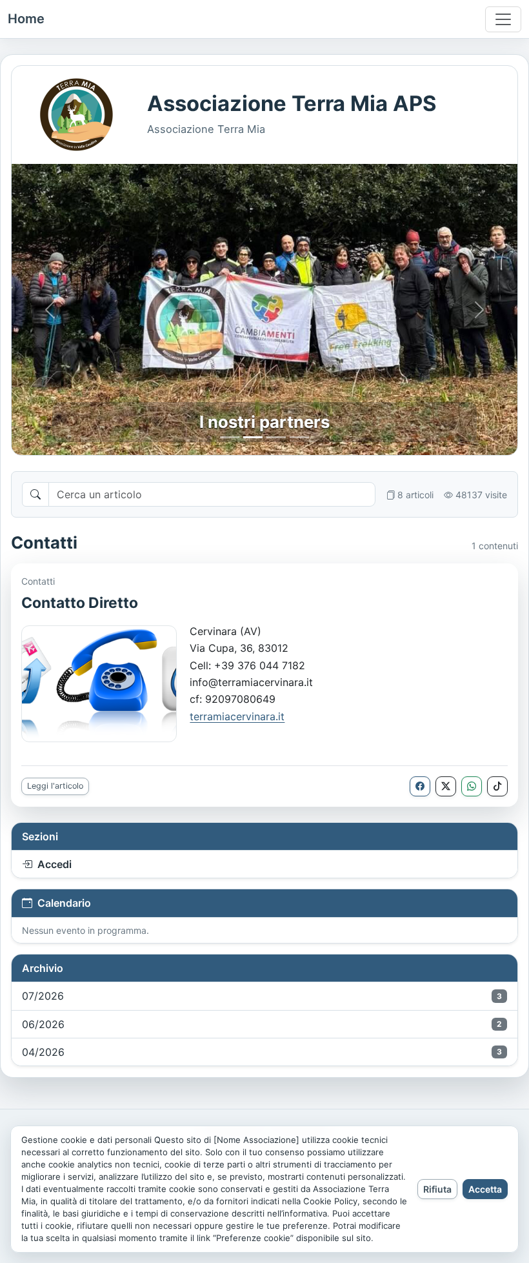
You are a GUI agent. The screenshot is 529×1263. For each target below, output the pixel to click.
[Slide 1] (229, 437)
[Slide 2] (253, 437)
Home (26, 18)
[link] (237, 716)
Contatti (38, 581)
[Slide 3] (276, 437)
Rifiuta (437, 1189)
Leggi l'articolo (55, 786)
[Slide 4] (299, 437)
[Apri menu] (503, 19)
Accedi (54, 864)
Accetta (485, 1189)
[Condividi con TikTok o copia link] (497, 786)
